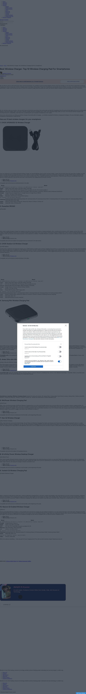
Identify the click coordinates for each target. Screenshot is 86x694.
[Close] (66, 326)
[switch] (59, 347)
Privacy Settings (81, 693)
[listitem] (43, 344)
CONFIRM (33, 366)
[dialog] (43, 347)
